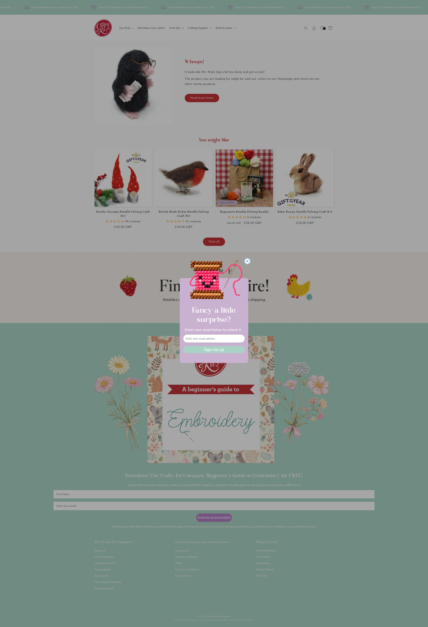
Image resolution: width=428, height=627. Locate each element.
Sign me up (214, 349)
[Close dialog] (247, 261)
